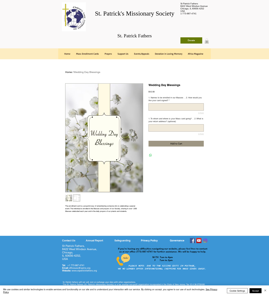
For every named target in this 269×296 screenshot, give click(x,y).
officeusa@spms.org (76, 268)
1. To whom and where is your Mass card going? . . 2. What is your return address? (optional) (176, 120)
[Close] (265, 291)
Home (68, 72)
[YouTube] (198, 240)
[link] (207, 41)
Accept (255, 290)
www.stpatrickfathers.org (84, 270)
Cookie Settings (237, 290)
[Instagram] (205, 240)
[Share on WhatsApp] (150, 155)
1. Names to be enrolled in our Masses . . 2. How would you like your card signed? (175, 99)
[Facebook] (192, 240)
